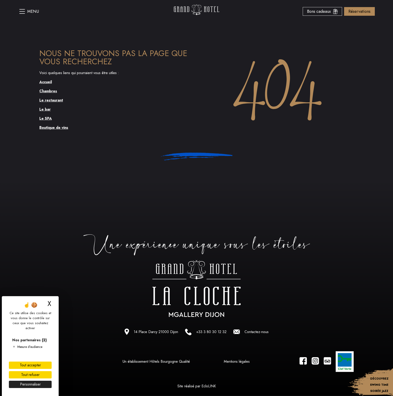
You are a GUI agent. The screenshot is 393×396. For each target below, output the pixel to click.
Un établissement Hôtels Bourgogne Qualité (156, 361)
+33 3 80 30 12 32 (211, 331)
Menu (33, 11)
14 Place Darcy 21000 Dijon (156, 331)
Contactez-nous (256, 331)
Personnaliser (30, 384)
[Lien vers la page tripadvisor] (327, 361)
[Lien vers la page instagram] (315, 361)
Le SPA (45, 118)
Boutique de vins (53, 127)
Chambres (48, 91)
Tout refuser (30, 374)
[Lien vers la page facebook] (303, 361)
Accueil (45, 82)
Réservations (359, 11)
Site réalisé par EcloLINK (196, 386)
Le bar (45, 109)
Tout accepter (30, 365)
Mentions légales (237, 361)
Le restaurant (51, 100)
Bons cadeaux (320, 11)
